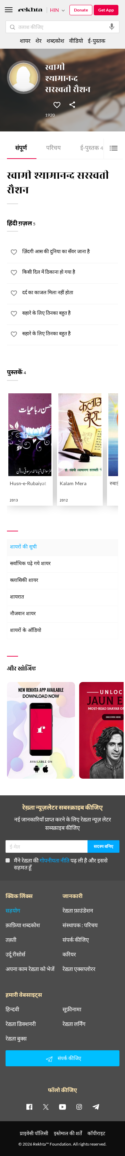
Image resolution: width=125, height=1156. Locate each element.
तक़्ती (11, 939)
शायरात (17, 597)
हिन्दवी (12, 1009)
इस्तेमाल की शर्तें (68, 1133)
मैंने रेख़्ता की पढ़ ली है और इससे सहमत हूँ (61, 863)
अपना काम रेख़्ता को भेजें (30, 969)
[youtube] (62, 1106)
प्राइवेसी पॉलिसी (34, 1133)
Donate (81, 10)
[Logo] (30, 10)
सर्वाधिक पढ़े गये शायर (30, 564)
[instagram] (79, 1106)
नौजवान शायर (23, 614)
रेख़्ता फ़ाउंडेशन (77, 910)
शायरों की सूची (23, 547)
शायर (25, 40)
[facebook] (29, 1106)
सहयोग (13, 910)
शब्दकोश (55, 40)
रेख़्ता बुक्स (16, 1038)
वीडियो (76, 40)
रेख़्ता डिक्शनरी (21, 1024)
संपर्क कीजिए (75, 939)
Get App (106, 10)
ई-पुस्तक (91, 149)
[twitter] (45, 1106)
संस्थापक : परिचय (80, 925)
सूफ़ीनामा (71, 1009)
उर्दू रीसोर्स (15, 954)
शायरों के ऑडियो (25, 630)
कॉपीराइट (96, 1133)
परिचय (53, 149)
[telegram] (95, 1106)
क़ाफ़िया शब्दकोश (23, 925)
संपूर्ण (21, 149)
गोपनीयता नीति (54, 860)
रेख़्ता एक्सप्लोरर (78, 969)
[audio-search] (111, 27)
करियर (69, 954)
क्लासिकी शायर (24, 580)
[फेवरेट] (57, 104)
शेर (38, 40)
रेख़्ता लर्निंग (73, 1024)
